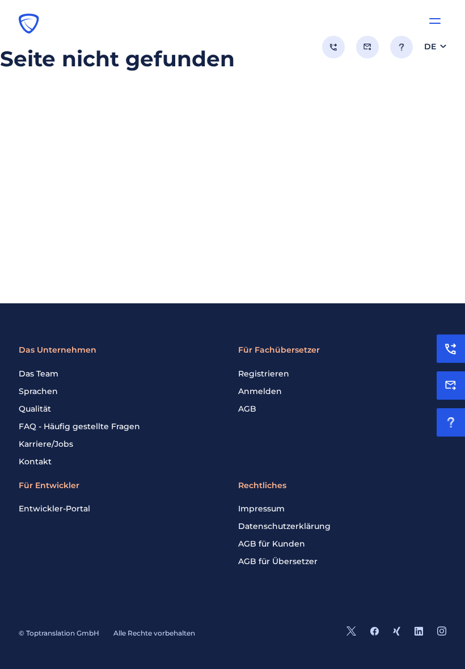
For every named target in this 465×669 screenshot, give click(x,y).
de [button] (430, 46)
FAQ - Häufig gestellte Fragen (79, 426)
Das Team (38, 374)
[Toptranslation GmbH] (29, 23)
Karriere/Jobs (46, 444)
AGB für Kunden (271, 544)
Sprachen (38, 391)
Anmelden (260, 391)
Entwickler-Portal (54, 508)
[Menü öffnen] (435, 21)
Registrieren (263, 374)
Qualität (35, 409)
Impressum (261, 508)
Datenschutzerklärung (284, 526)
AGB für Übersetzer (278, 561)
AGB (247, 409)
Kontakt (35, 461)
